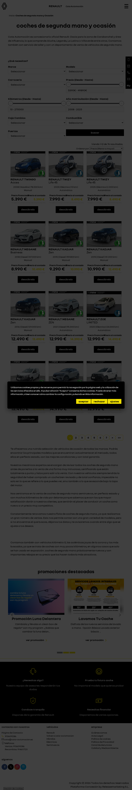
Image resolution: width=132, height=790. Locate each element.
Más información (94, 394)
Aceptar (84, 401)
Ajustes (114, 401)
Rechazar (99, 401)
